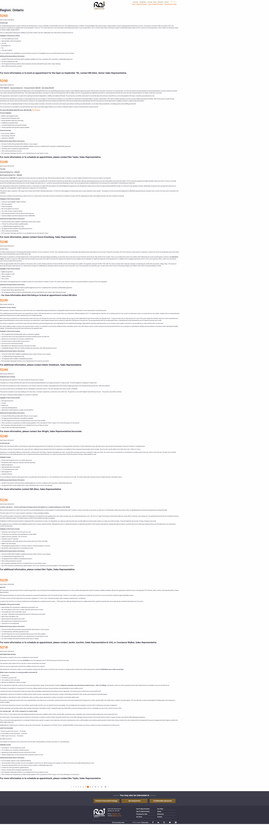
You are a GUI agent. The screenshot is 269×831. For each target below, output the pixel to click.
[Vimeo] (175, 822)
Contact (166, 2)
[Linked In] (157, 822)
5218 (4, 647)
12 (101, 787)
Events (155, 2)
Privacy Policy (144, 822)
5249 (4, 162)
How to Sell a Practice (155, 4)
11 (98, 787)
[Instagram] (163, 822)
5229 (4, 580)
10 (95, 787)
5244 (4, 370)
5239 (4, 300)
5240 (4, 436)
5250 (4, 81)
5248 (4, 242)
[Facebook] (152, 822)
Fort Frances (36, 110)
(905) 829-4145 (116, 813)
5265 (4, 16)
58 (105, 787)
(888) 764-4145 (117, 815)
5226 (4, 500)
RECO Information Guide (118, 822)
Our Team (149, 2)
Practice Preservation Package (106, 801)
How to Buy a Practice (139, 4)
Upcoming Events (134, 801)
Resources (160, 2)
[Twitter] (169, 822)
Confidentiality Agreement (162, 801)
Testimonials (142, 2)
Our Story (135, 2)
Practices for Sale (171, 4)
